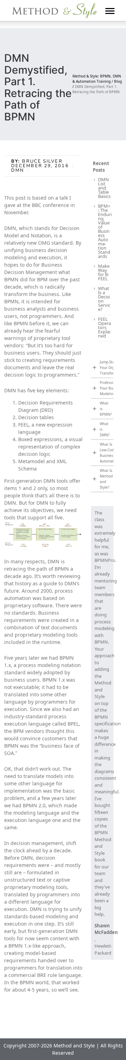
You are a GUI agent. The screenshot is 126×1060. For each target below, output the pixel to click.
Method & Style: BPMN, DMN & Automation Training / (96, 79)
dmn (17, 170)
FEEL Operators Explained (104, 327)
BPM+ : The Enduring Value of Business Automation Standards (105, 231)
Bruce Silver (42, 161)
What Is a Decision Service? (104, 298)
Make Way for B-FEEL (104, 272)
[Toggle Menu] (109, 10)
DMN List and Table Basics (104, 187)
